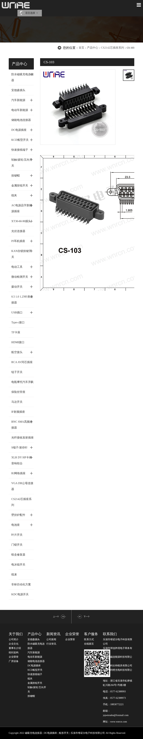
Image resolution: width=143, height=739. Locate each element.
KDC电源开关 (20, 594)
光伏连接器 (18, 231)
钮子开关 (16, 372)
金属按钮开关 (22, 185)
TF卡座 (15, 332)
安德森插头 (18, 90)
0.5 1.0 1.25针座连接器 (22, 298)
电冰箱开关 (18, 564)
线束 (14, 574)
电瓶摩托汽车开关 (22, 382)
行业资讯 (51, 643)
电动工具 (22, 267)
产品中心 (92, 47)
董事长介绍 (15, 648)
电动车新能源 (22, 110)
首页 (81, 47)
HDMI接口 (17, 342)
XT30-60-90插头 (22, 221)
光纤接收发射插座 (22, 437)
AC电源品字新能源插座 (22, 207)
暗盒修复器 (18, 554)
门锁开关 (16, 544)
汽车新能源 (22, 100)
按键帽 (22, 175)
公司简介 (13, 639)
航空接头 (22, 352)
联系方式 (89, 639)
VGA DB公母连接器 (22, 486)
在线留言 (89, 643)
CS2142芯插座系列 (112, 47)
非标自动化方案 (21, 584)
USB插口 (22, 312)
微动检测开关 (22, 277)
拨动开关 (22, 286)
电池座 (22, 525)
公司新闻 (51, 639)
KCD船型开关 (22, 140)
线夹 (22, 195)
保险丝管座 (18, 391)
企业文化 (13, 643)
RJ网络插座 (22, 473)
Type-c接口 (18, 322)
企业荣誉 (13, 657)
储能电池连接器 (21, 119)
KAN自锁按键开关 (22, 253)
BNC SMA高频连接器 (22, 423)
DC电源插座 (22, 130)
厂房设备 (13, 661)
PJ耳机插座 (22, 241)
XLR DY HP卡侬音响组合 (22, 459)
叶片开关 (16, 534)
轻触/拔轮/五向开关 (22, 161)
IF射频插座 (18, 411)
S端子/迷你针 (22, 447)
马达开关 (16, 401)
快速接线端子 (22, 150)
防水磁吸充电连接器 (22, 76)
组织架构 (13, 652)
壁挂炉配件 (22, 515)
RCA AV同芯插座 (22, 362)
